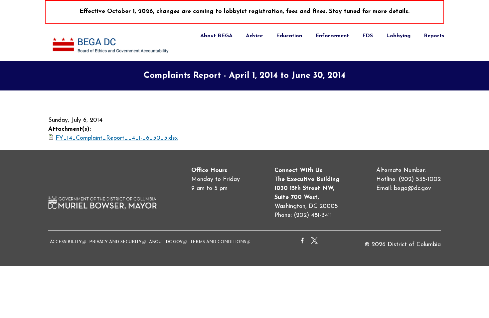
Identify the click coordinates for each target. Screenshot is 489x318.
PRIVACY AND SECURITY (117, 242)
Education (289, 36)
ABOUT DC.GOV (168, 242)
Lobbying (398, 36)
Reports (434, 36)
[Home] (111, 56)
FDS (367, 36)
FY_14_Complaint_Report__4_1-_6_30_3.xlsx (117, 138)
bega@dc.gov (412, 189)
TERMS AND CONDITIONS (220, 242)
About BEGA (216, 36)
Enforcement (332, 36)
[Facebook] (302, 242)
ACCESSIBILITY (68, 242)
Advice (254, 36)
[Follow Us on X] (314, 242)
